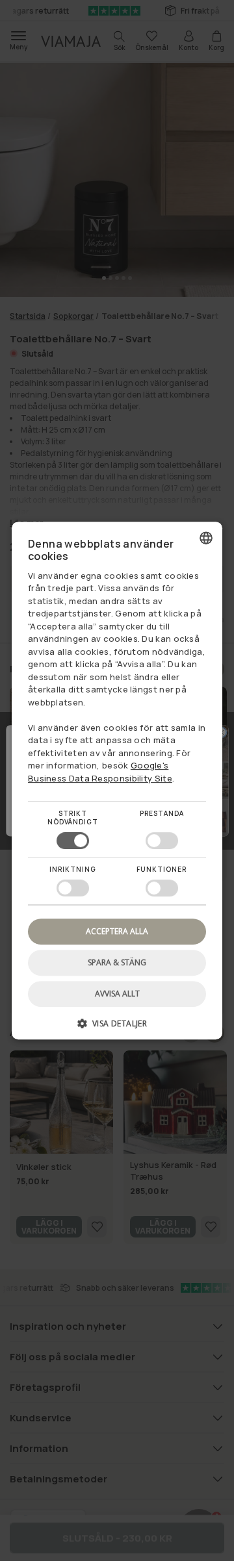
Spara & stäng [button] (117, 962)
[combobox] (206, 537)
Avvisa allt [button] (117, 993)
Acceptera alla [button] (117, 931)
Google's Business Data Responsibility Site (100, 771)
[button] (117, 1028)
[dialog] (117, 781)
